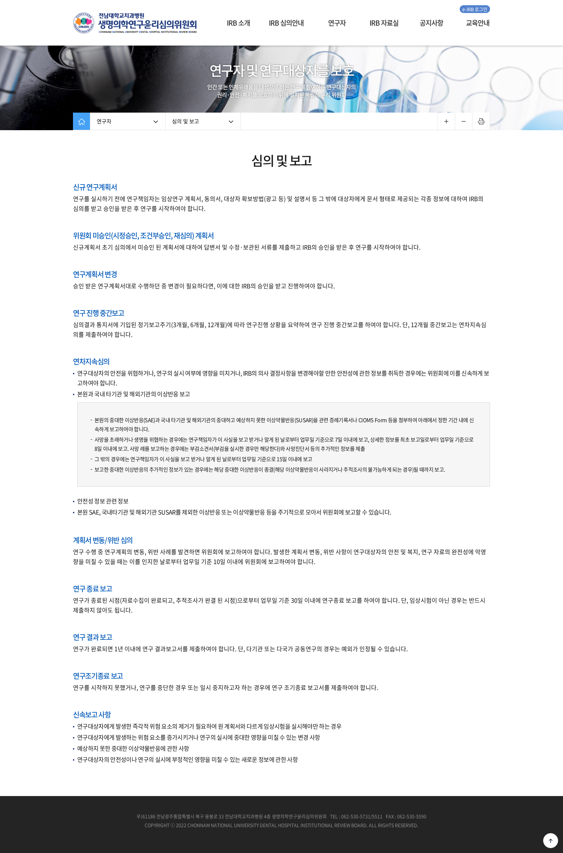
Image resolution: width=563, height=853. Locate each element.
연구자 (104, 121)
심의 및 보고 (185, 121)
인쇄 (481, 121)
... (446, 121)
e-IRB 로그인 (474, 9)
